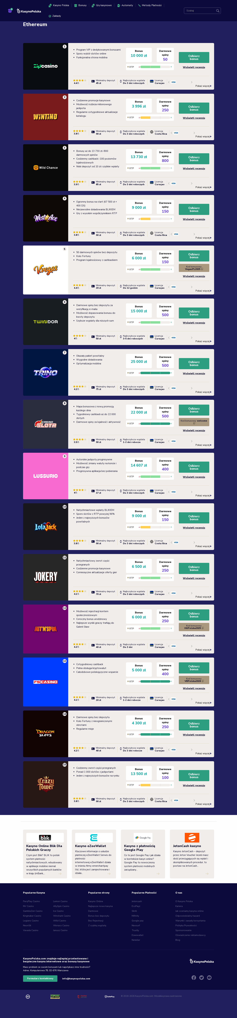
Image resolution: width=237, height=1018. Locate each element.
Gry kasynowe (104, 5)
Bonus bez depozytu (98, 915)
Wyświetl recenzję (194, 67)
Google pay (137, 920)
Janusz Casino (60, 930)
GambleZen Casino (33, 911)
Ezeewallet (137, 935)
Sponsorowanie (183, 930)
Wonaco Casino (61, 925)
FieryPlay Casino (31, 901)
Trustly (135, 930)
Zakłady (56, 16)
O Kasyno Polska (184, 901)
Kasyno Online (95, 901)
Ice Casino (58, 911)
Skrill (134, 911)
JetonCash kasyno (187, 846)
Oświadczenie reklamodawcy (190, 935)
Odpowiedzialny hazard (187, 915)
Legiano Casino (31, 920)
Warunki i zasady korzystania (190, 920)
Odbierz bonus (194, 57)
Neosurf (136, 925)
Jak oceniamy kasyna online (189, 911)
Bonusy (82, 5)
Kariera (179, 906)
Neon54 (27, 925)
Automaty (127, 5)
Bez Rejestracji (95, 920)
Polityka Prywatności (186, 925)
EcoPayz (136, 906)
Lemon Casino (60, 901)
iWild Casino (59, 920)
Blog (177, 940)
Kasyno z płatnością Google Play (139, 848)
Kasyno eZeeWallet (90, 846)
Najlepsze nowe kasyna (100, 906)
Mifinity (135, 915)
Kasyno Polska (61, 5)
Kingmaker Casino (32, 915)
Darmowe (93, 911)
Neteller (136, 940)
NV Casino (28, 906)
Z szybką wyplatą (97, 925)
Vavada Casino (30, 930)
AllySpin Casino (61, 906)
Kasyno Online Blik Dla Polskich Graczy (44, 848)
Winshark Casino (62, 915)
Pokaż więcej (202, 86)
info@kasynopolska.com (76, 978)
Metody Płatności (152, 5)
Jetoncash (137, 901)
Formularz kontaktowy (40, 978)
